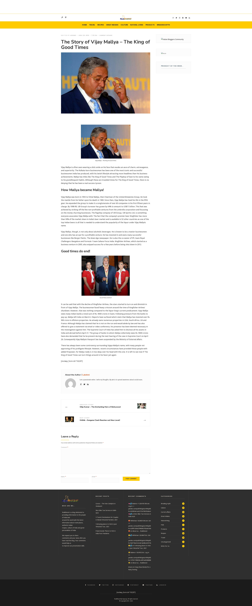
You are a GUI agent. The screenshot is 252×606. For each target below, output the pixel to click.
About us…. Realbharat (139, 531)
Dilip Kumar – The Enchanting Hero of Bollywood (100, 406)
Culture (124, 25)
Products (150, 25)
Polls (162, 525)
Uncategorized (166, 542)
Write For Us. (165, 546)
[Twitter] (176, 17)
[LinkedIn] (189, 17)
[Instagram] (179, 17)
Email (94, 476)
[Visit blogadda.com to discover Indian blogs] (173, 53)
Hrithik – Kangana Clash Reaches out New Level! (100, 419)
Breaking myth (163, 25)
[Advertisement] (126, 6)
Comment (64, 447)
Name (63, 476)
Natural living (136, 25)
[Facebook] (173, 17)
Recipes (100, 25)
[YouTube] (186, 17)
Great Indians (112, 25)
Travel (92, 25)
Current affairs (106, 35)
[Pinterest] (182, 17)
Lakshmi (73, 35)
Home (84, 25)
